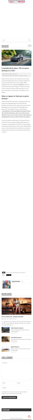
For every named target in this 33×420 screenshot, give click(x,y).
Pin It (3, 275)
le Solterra (21, 84)
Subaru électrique (14, 272)
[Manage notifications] (29, 416)
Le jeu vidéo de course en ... (16, 337)
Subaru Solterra (21, 272)
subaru (7, 272)
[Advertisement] (16, 21)
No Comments (14, 74)
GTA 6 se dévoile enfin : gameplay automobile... (13, 317)
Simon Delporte (24, 75)
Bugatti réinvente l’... (15, 347)
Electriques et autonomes (13, 75)
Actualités (5, 46)
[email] (22, 281)
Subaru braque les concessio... (17, 328)
